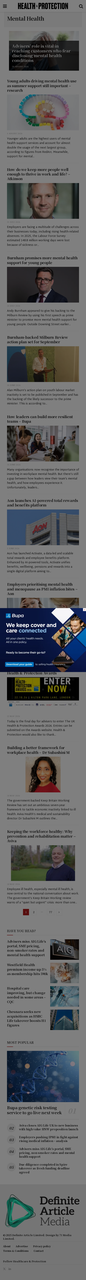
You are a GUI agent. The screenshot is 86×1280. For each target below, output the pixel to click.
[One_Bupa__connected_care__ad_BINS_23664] (43, 639)
